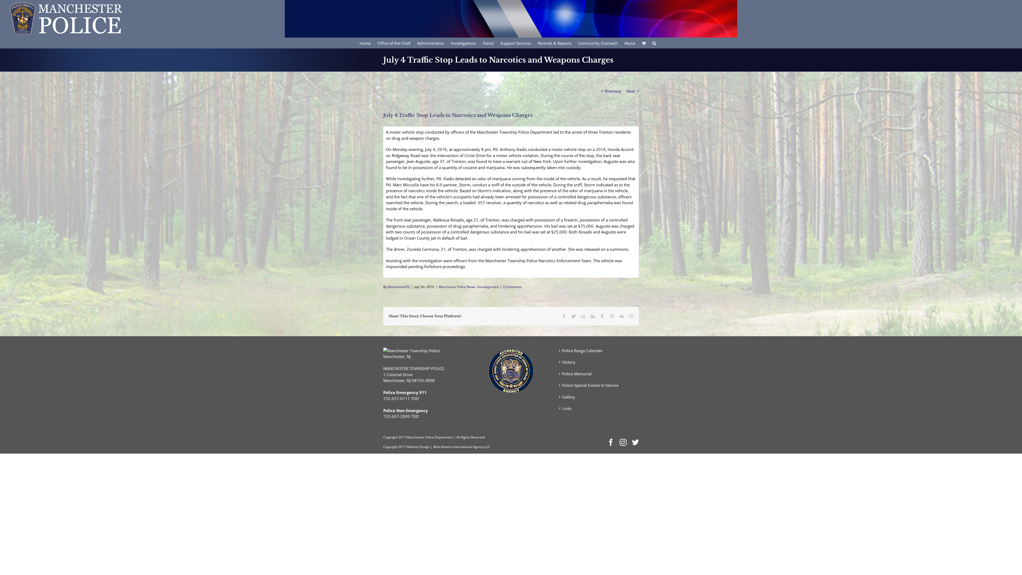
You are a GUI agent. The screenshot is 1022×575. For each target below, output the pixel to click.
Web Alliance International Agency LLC (461, 447)
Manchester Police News (457, 287)
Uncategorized (487, 287)
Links (567, 408)
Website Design (418, 447)
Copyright (390, 437)
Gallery (568, 397)
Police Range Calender (582, 350)
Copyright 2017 (394, 447)
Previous (613, 91)
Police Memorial (577, 373)
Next (630, 91)
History (568, 362)
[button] (654, 43)
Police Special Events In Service (590, 385)
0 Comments (512, 287)
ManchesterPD (399, 287)
